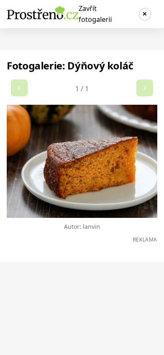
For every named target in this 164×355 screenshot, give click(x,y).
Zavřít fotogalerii (95, 14)
